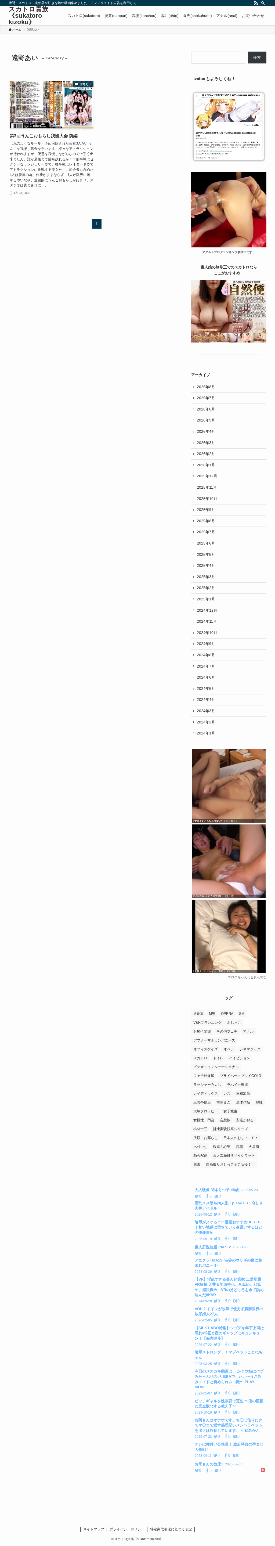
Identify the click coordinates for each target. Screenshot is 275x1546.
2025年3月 (206, 577)
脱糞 (196, 1164)
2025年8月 (206, 521)
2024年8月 (206, 655)
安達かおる (245, 1120)
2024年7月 (206, 666)
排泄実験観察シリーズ (230, 1129)
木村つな (200, 1147)
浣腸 (239, 1147)
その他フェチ (226, 1031)
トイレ (218, 1058)
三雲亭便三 (202, 1102)
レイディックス (205, 1093)
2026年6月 (206, 409)
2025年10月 (207, 498)
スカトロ (200, 1058)
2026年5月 (206, 420)
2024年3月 (206, 711)
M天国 (198, 1014)
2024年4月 (206, 699)
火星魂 (254, 1147)
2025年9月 (206, 509)
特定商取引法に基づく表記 (171, 1529)
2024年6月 (206, 677)
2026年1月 (206, 465)
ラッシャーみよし (207, 1085)
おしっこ (234, 1023)
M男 (212, 1014)
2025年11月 (207, 487)
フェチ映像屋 (203, 1076)
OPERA (227, 1014)
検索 (257, 57)
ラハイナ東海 (237, 1085)
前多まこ (223, 1102)
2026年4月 (206, 431)
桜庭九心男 (221, 1147)
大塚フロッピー (205, 1111)
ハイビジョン (239, 1058)
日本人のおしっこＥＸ (240, 1138)
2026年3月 (206, 443)
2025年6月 (206, 543)
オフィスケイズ (205, 1049)
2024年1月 (206, 733)
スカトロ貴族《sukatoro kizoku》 (28, 15)
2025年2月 (206, 588)
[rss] (255, 3)
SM (241, 1014)
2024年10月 (207, 632)
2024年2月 (206, 722)
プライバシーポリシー (127, 1529)
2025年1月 (206, 599)
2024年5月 (206, 688)
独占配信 (200, 1156)
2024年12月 (207, 610)
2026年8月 (206, 387)
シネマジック (250, 1049)
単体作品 (243, 1102)
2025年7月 (206, 532)
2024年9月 (206, 644)
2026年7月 (206, 398)
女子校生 (230, 1111)
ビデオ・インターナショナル (216, 1067)
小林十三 (200, 1129)
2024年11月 (207, 621)
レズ (226, 1093)
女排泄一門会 (203, 1120)
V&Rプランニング (207, 1023)
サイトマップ (93, 1529)
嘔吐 (259, 1102)
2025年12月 (207, 476)
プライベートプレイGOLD (240, 1076)
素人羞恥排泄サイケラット (234, 1156)
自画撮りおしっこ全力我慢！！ (230, 1164)
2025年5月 (206, 554)
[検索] (262, 3)
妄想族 (225, 1120)
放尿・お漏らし (205, 1138)
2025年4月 (206, 565)
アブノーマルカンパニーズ (214, 1040)
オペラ (228, 1049)
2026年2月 (206, 454)
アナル (248, 1031)
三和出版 (243, 1093)
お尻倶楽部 (202, 1031)
